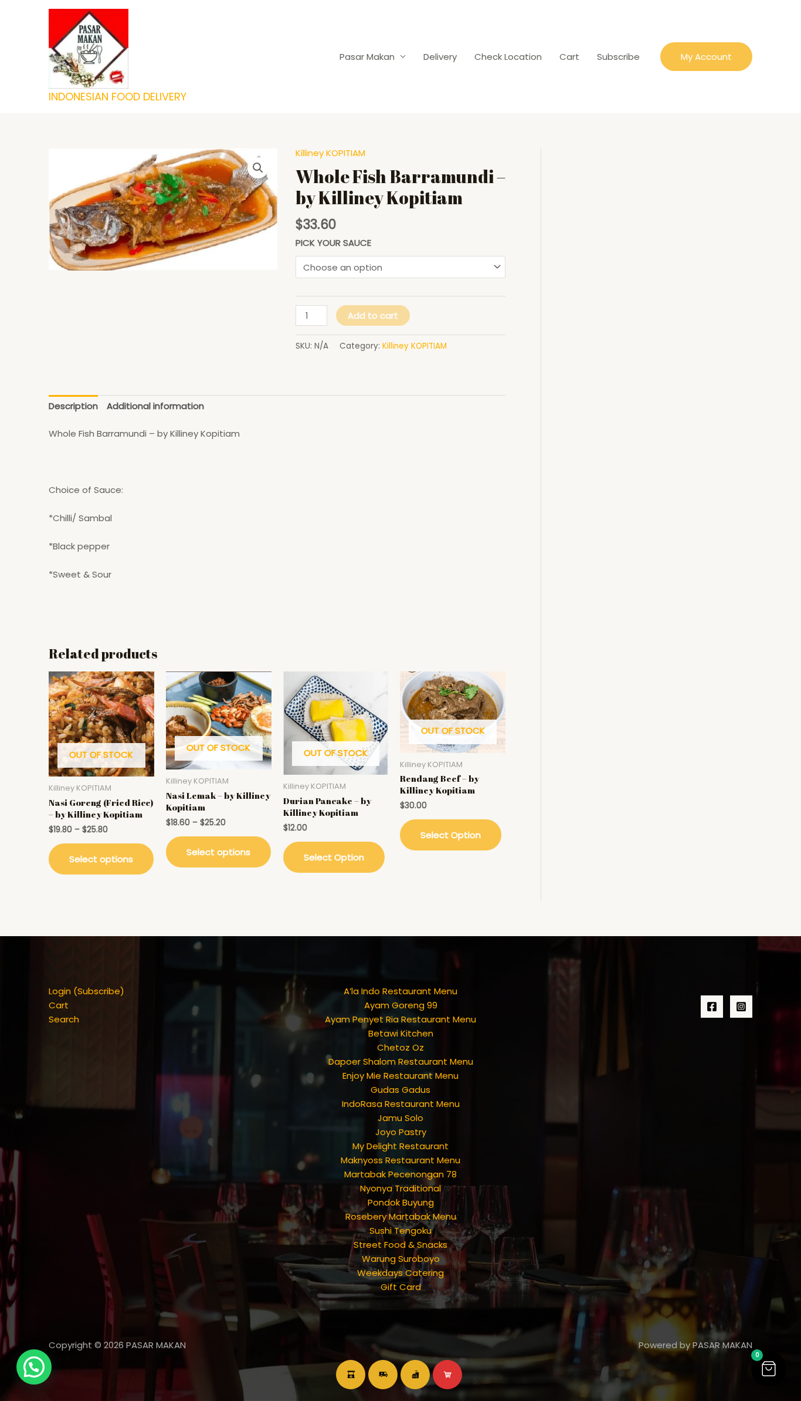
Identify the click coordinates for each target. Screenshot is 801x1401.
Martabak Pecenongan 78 (400, 1174)
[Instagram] (741, 1006)
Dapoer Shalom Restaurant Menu (400, 1061)
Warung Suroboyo (401, 1259)
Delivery (440, 56)
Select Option (334, 857)
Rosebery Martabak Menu (400, 1216)
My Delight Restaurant (400, 1146)
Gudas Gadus (400, 1089)
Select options (101, 859)
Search (64, 1019)
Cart (569, 56)
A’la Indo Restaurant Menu (400, 991)
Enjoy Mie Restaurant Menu (400, 1075)
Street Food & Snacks (400, 1244)
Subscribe (618, 56)
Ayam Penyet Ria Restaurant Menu (400, 1019)
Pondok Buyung (401, 1202)
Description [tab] (73, 406)
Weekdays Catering (400, 1273)
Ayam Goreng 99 (400, 1005)
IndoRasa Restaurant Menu (401, 1104)
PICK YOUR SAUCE (333, 243)
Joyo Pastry (400, 1132)
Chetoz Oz (400, 1047)
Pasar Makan (367, 56)
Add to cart (373, 315)
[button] (706, 56)
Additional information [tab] (155, 406)
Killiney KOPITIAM (330, 153)
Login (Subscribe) (86, 991)
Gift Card (401, 1287)
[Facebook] (712, 1006)
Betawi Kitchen (400, 1033)
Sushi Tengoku (400, 1230)
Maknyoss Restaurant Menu (400, 1160)
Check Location (508, 56)
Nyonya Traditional (400, 1188)
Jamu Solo (400, 1118)
